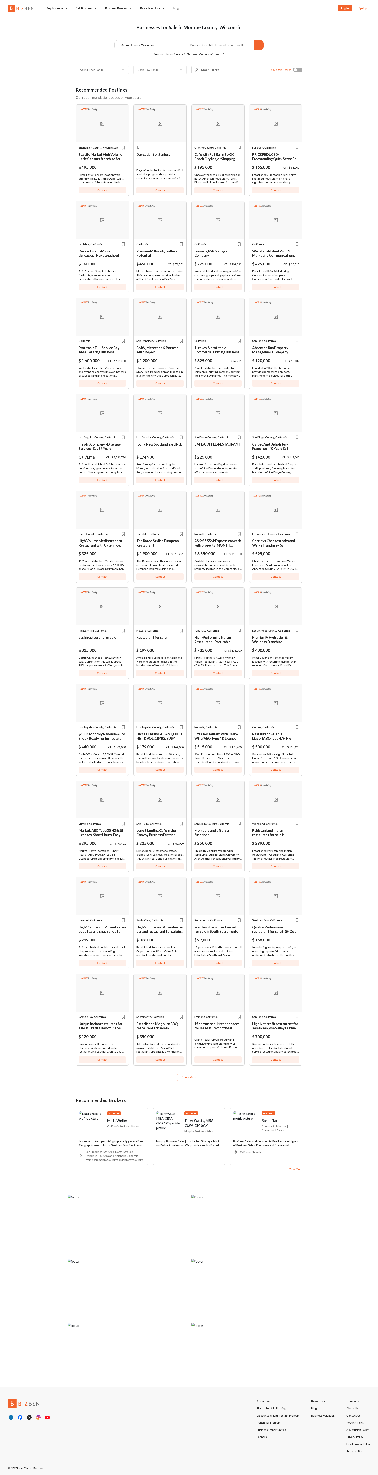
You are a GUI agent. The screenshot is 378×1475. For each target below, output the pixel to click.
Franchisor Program (268, 1422)
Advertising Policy (357, 1429)
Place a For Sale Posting (271, 1408)
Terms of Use (354, 1451)
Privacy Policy (354, 1436)
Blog (176, 8)
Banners (262, 1436)
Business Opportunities (271, 1429)
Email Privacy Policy (358, 1443)
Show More (189, 1077)
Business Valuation (323, 1415)
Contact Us (353, 1415)
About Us (352, 1408)
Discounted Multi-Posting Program (278, 1415)
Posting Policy (355, 1422)
